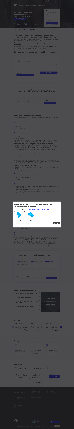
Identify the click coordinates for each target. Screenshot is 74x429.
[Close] (60, 202)
